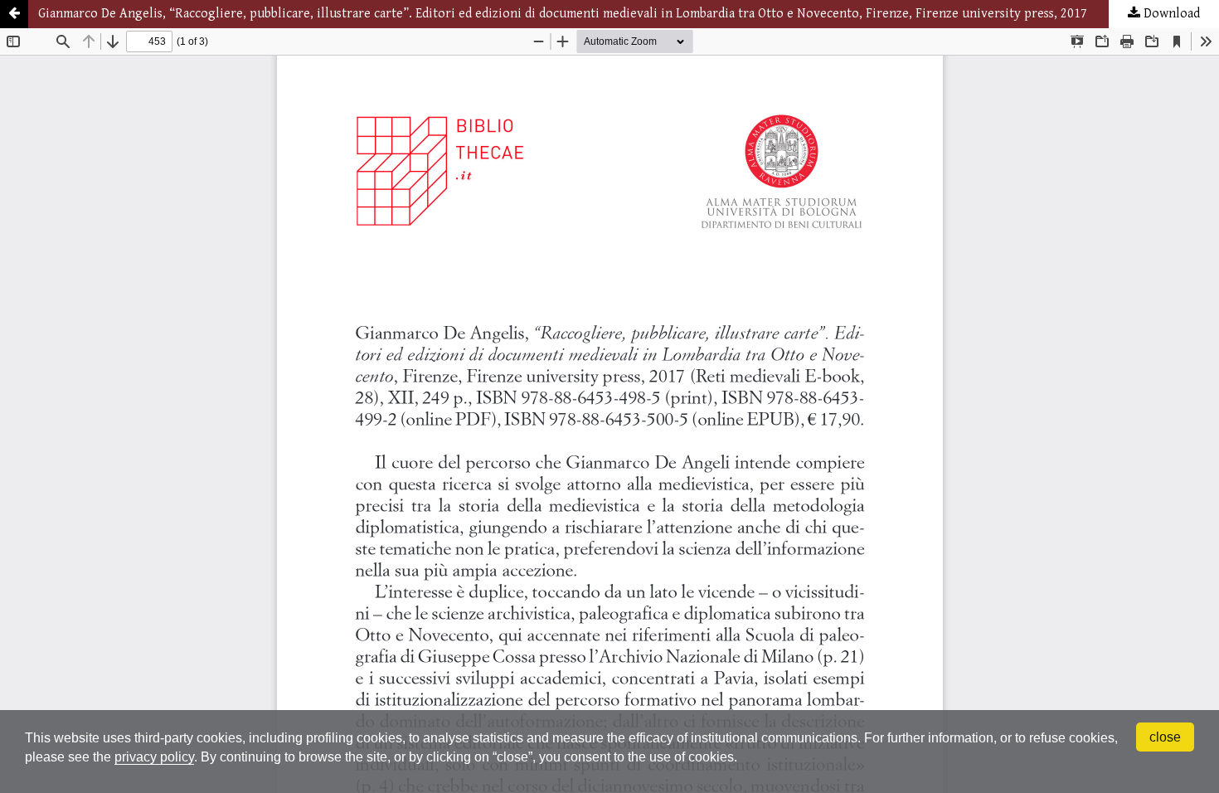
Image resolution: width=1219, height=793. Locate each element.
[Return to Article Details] (14, 14)
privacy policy (154, 757)
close (1165, 737)
